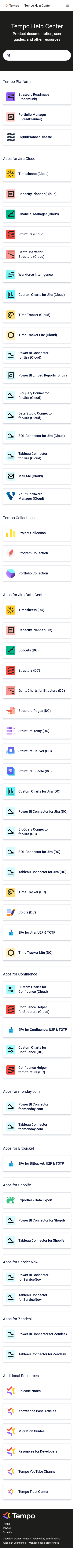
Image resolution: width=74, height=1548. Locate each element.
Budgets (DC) (28, 650)
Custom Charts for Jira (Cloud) (41, 295)
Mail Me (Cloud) (30, 476)
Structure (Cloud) (31, 234)
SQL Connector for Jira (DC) (39, 852)
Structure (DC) (29, 670)
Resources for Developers (37, 1451)
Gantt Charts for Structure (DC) (41, 691)
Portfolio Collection (33, 573)
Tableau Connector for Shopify (41, 1240)
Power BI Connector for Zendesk (42, 1334)
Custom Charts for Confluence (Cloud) (33, 989)
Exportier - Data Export (35, 1200)
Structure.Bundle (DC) (35, 771)
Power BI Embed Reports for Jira (42, 375)
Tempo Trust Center (33, 1492)
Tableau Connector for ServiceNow (32, 1297)
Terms (6, 1523)
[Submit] (9, 55)
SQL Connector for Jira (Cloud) (41, 436)
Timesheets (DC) (31, 610)
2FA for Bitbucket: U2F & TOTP (41, 1163)
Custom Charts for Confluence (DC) (32, 1049)
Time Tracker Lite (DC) (35, 953)
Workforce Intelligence (35, 274)
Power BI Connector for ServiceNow (33, 1277)
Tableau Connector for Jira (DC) (42, 872)
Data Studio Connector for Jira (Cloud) (35, 415)
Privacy (7, 1528)
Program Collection (33, 553)
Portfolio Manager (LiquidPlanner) (32, 117)
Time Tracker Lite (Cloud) (37, 335)
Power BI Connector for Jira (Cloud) (33, 355)
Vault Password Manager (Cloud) (31, 496)
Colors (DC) (27, 912)
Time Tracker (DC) (32, 892)
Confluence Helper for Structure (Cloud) (33, 1009)
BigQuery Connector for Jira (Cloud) (33, 395)
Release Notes (29, 1391)
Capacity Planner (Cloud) (37, 194)
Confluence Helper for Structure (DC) (32, 1070)
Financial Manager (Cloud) (38, 214)
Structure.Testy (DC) (33, 731)
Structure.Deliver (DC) (35, 751)
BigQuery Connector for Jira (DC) (33, 831)
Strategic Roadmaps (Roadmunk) (33, 96)
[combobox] (37, 55)
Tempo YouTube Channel (37, 1471)
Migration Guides (31, 1431)
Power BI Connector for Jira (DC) (43, 811)
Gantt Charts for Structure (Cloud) (31, 254)
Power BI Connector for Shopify (42, 1220)
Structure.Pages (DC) (34, 711)
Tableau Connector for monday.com (32, 1126)
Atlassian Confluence (14, 1542)
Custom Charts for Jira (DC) (39, 791)
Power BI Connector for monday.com (33, 1106)
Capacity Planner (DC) (35, 630)
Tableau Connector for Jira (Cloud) (32, 456)
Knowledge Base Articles (37, 1411)
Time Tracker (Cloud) (34, 315)
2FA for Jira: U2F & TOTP (37, 932)
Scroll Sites (52, 1538)
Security (7, 1532)
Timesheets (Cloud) (33, 174)
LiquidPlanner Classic (35, 137)
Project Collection (32, 533)
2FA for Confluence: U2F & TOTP (42, 1030)
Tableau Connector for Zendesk (42, 1354)
